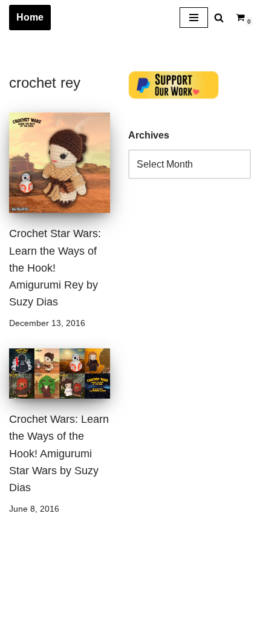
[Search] (219, 17)
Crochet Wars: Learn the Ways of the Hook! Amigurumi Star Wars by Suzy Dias (59, 453)
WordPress (117, 607)
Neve (20, 607)
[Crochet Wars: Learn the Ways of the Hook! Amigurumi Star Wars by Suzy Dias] (59, 373)
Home (30, 17)
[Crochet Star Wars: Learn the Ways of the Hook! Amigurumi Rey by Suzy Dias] (59, 163)
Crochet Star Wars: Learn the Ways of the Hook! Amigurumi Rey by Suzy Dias (55, 267)
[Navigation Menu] (194, 17)
